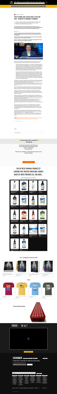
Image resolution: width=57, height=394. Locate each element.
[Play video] (28, 51)
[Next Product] (55, 290)
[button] (46, 2)
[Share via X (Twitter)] (16, 121)
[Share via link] (20, 121)
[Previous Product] (1, 290)
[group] (28, 268)
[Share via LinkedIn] (18, 121)
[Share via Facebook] (14, 121)
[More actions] (42, 14)
